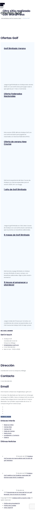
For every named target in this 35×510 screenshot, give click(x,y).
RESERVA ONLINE (6, 417)
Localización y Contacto (11, 435)
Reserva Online (9, 425)
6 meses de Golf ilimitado (17, 234)
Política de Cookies (10, 505)
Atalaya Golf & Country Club (21, 498)
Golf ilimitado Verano (15, 48)
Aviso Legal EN (8, 508)
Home (11, 18)
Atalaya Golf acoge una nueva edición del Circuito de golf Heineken (18, 458)
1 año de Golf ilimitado (15, 189)
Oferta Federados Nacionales (13, 95)
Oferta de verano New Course (15, 143)
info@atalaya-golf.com (11, 345)
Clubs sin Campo (9, 431)
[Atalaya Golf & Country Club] (17, 4)
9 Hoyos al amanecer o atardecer (16, 283)
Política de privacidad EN (12, 503)
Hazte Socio (7, 433)
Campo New (8, 427)
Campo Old (7, 429)
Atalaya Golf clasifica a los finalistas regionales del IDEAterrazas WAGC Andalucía (18, 475)
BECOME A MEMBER (7, 331)
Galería (6, 437)
